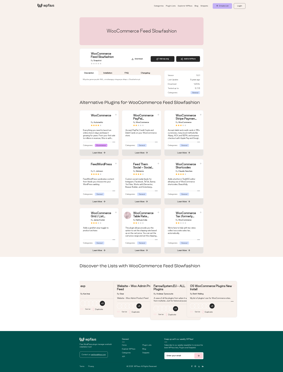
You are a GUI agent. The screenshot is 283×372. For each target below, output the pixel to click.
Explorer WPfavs (185, 6)
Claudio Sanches (185, 171)
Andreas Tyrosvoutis (164, 294)
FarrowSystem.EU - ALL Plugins (169, 287)
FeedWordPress (101, 164)
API (123, 356)
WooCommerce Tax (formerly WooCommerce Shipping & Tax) (186, 217)
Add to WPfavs (189, 59)
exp (82, 286)
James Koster (99, 220)
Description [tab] (89, 73)
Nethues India (141, 220)
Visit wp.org (164, 59)
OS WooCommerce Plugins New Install (211, 287)
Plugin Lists (171, 6)
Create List (223, 6)
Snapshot (97, 60)
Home (124, 345)
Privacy (91, 366)
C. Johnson (98, 171)
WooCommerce (101, 115)
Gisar (122, 294)
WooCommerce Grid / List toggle (101, 216)
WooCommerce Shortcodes (186, 166)
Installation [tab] (107, 73)
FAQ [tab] (127, 73)
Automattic (98, 122)
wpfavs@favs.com (98, 355)
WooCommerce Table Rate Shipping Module (143, 217)
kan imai (86, 294)
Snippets (204, 6)
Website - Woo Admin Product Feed (137, 287)
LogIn (239, 6)
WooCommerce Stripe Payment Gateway (186, 118)
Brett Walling (198, 294)
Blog (196, 6)
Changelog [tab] (145, 73)
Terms (82, 366)
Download (138, 59)
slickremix (140, 171)
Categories (159, 6)
